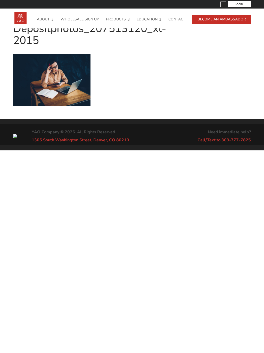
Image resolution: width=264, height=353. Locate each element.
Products (116, 20)
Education (147, 20)
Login (239, 4)
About (43, 20)
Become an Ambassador (221, 19)
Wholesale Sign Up (80, 20)
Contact (176, 20)
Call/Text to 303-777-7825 (224, 140)
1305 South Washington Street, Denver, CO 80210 (80, 140)
